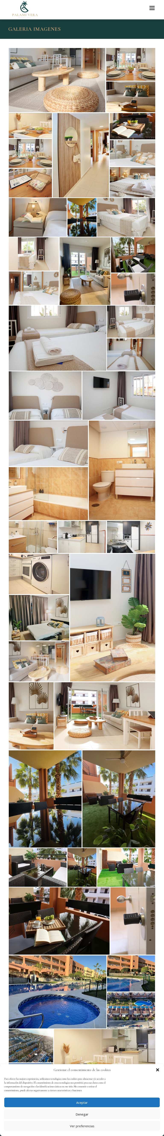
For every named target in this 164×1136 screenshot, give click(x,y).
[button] (157, 1070)
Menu (152, 8)
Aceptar (82, 1102)
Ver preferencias (82, 1126)
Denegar (82, 1114)
